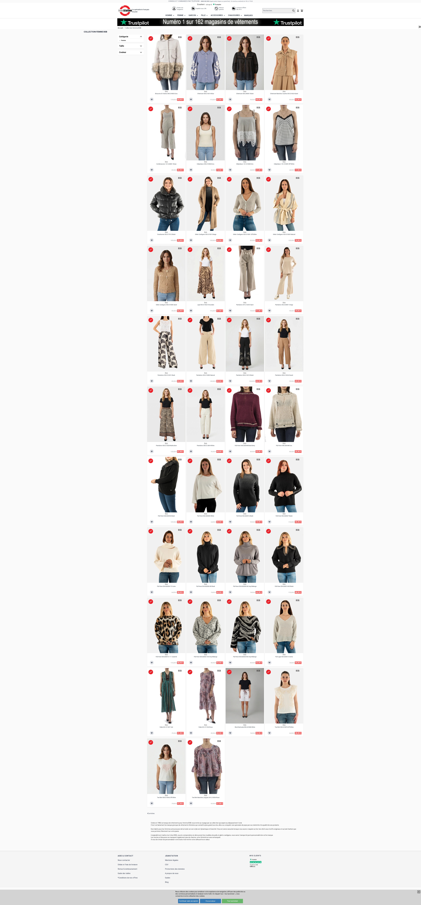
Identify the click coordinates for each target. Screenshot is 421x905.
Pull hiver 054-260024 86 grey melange (244, 657)
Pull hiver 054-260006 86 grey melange (244, 586)
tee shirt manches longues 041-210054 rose (205, 797)
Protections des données (175, 869)
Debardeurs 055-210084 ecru (205, 164)
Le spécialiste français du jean (140, 11)
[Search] (293, 10)
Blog (167, 882)
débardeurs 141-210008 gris (244, 164)
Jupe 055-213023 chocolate (205, 305)
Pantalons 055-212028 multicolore (166, 445)
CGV (166, 865)
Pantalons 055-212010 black (244, 375)
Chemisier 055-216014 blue (205, 93)
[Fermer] (418, 892)
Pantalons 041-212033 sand (244, 305)
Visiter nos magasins (180, 8)
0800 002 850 (205, 1)
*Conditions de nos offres (128, 878)
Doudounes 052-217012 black (166, 234)
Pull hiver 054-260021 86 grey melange (205, 657)
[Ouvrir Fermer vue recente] (419, 27)
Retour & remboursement (127, 869)
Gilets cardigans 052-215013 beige (205, 234)
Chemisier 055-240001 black (244, 93)
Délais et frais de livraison (127, 865)
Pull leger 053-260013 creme (284, 657)
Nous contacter (124, 860)
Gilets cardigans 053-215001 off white (245, 234)
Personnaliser (210, 901)
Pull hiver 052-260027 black (284, 516)
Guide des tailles (124, 873)
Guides (167, 878)
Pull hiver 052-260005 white (205, 516)
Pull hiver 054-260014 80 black (284, 586)
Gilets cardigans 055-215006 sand (166, 305)
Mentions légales (171, 860)
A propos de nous (171, 873)
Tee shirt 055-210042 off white (166, 797)
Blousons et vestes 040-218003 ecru (166, 93)
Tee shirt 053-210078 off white (284, 727)
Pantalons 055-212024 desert (284, 375)
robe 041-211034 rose (206, 727)
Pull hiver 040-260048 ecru (284, 445)
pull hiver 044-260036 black (166, 516)
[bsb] (180, 37)
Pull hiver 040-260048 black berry (245, 445)
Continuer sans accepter (188, 901)
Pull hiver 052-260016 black (244, 516)
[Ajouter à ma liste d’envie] (152, 99)
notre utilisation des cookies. (195, 896)
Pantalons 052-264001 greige (284, 305)
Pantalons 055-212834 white (205, 445)
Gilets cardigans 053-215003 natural (284, 234)
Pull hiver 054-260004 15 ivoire (166, 586)
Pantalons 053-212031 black (166, 375)
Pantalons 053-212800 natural (205, 375)
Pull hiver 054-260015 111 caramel (166, 657)
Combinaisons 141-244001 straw (166, 164)
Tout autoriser (232, 901)
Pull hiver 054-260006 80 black (205, 586)
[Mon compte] (298, 10)
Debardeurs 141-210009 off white (284, 164)
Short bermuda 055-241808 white (245, 727)
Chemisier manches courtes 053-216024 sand (284, 93)
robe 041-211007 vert (166, 727)
